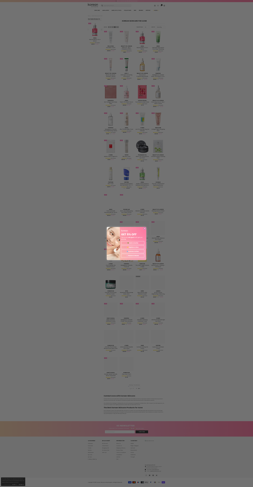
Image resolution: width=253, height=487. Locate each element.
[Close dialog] (145, 228)
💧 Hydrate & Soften (133, 251)
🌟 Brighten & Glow (133, 247)
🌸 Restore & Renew (133, 255)
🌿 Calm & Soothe (132, 243)
